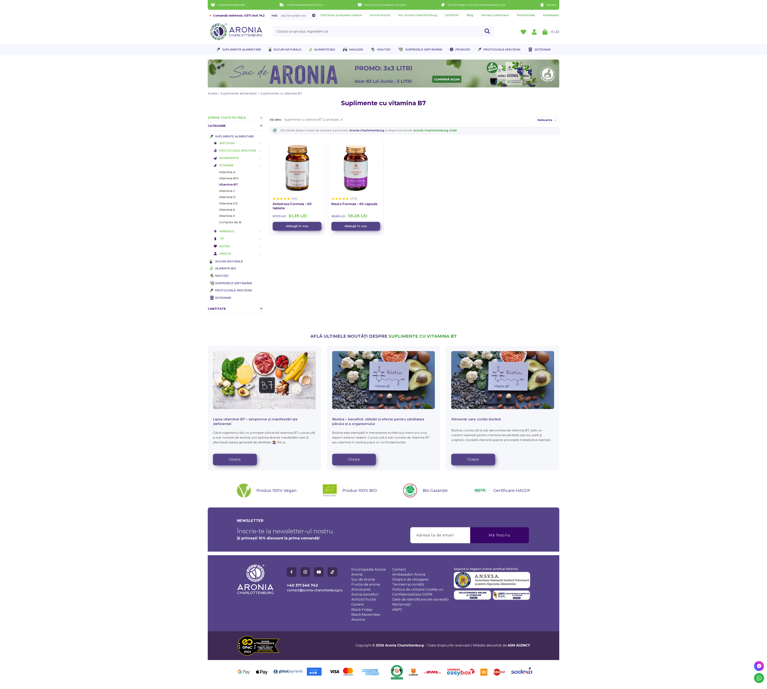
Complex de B (230, 222)
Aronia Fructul (380, 15)
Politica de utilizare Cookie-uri (417, 589)
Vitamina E (227, 209)
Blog (470, 15)
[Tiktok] (332, 572)
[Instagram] (305, 572)
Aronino (358, 619)
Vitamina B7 (228, 184)
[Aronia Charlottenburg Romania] (255, 593)
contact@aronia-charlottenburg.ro (315, 590)
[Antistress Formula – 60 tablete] (297, 168)
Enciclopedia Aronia (368, 569)
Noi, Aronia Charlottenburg (417, 15)
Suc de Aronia (363, 579)
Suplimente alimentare (239, 93)
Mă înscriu (499, 535)
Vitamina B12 (229, 178)
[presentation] (383, 31)
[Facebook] (291, 572)
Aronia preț (361, 589)
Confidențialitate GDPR (412, 594)
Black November (366, 615)
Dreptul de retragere (410, 579)
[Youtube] (319, 572)
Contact (399, 569)
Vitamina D (227, 197)
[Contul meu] (534, 32)
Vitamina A (227, 172)
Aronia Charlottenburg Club (434, 130)
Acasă (212, 93)
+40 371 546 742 (302, 585)
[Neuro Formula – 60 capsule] (356, 168)
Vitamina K (227, 216)
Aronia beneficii (364, 594)
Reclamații (401, 604)
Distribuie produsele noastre (341, 15)
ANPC (397, 610)
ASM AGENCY (519, 645)
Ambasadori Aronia (408, 574)
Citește (235, 459)
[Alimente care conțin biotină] (502, 380)
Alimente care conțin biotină (476, 419)
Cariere (357, 604)
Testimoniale (525, 15)
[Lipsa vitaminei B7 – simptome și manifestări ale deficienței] (264, 380)
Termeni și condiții (408, 584)
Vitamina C (227, 191)
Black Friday (361, 610)
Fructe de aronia (365, 584)
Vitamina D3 (228, 203)
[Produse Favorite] (523, 32)
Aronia (357, 574)
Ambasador (551, 15)
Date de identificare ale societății (420, 599)
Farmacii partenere (495, 15)
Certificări (452, 15)
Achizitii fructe (363, 599)
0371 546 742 (254, 15)
